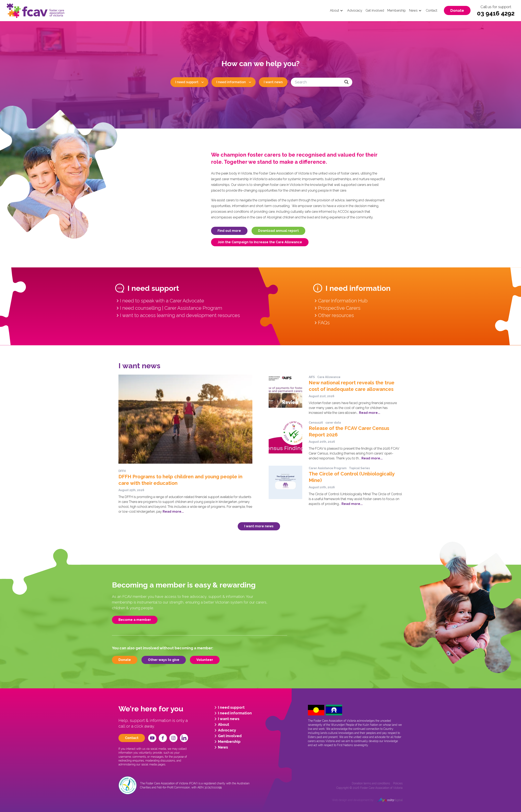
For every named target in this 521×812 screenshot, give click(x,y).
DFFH (122, 471)
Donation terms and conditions (371, 783)
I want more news (259, 526)
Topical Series (359, 468)
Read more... (173, 511)
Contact (431, 10)
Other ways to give (163, 660)
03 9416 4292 (495, 13)
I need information (231, 82)
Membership (396, 10)
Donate (457, 10)
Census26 (316, 422)
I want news (273, 82)
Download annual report (278, 231)
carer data (333, 422)
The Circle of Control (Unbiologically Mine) (351, 477)
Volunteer (204, 660)
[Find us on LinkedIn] (184, 738)
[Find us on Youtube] (152, 738)
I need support (186, 82)
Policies (398, 783)
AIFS (312, 377)
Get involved (375, 10)
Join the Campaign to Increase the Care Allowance (260, 242)
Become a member (134, 620)
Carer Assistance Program (328, 468)
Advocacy (354, 10)
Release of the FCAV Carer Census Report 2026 (349, 431)
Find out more (229, 231)
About (334, 10)
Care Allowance (328, 377)
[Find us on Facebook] (163, 738)
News (413, 10)
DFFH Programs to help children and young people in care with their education (180, 480)
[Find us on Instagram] (173, 738)
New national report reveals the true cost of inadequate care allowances (351, 386)
